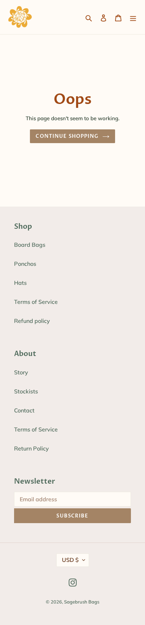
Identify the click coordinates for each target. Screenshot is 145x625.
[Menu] (133, 17)
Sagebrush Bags (81, 602)
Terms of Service (36, 301)
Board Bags (29, 244)
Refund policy (32, 320)
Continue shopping (67, 136)
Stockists (26, 391)
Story (21, 372)
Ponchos (25, 263)
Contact (24, 410)
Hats (20, 282)
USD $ (70, 559)
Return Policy (31, 448)
